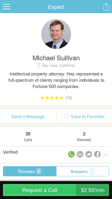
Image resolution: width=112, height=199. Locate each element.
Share (106, 6)
